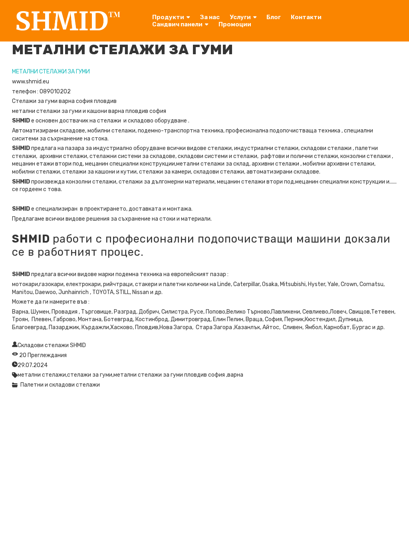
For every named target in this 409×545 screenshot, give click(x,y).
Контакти (306, 17)
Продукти (168, 17)
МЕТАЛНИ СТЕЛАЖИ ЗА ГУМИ (51, 71)
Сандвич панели (177, 24)
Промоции (234, 24)
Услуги (240, 17)
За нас (210, 17)
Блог (273, 17)
